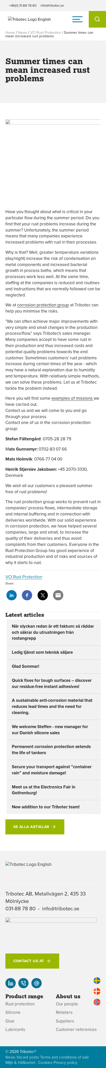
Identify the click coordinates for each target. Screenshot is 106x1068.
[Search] (97, 19)
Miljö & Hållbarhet (20, 1062)
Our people (67, 1004)
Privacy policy (65, 1062)
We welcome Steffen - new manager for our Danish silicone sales (50, 730)
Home (10, 32)
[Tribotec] (29, 19)
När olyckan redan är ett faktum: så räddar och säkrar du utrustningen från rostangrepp (53, 632)
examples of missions (72, 398)
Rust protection (19, 1004)
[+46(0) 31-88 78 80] (23, 983)
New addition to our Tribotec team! (46, 807)
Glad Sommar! (25, 666)
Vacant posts (27, 1057)
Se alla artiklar (31, 827)
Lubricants (15, 1029)
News (22, 32)
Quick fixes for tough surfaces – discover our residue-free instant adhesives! (52, 683)
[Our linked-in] (10, 983)
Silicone (13, 1012)
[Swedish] (97, 981)
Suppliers (65, 1021)
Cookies (45, 1062)
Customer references (76, 1029)
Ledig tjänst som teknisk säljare (42, 652)
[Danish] (97, 991)
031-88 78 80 (20, 908)
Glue (9, 1021)
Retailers (64, 1012)
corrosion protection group (43, 305)
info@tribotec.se (52, 5)
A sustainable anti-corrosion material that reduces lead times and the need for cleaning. (52, 706)
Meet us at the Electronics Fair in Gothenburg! (43, 790)
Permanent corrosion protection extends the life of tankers (51, 749)
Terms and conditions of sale (64, 1057)
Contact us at (28, 961)
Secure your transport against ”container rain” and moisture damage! (52, 770)
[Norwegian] (97, 1002)
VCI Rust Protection (45, 32)
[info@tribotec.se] (36, 983)
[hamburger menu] (77, 19)
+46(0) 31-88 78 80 (23, 5)
